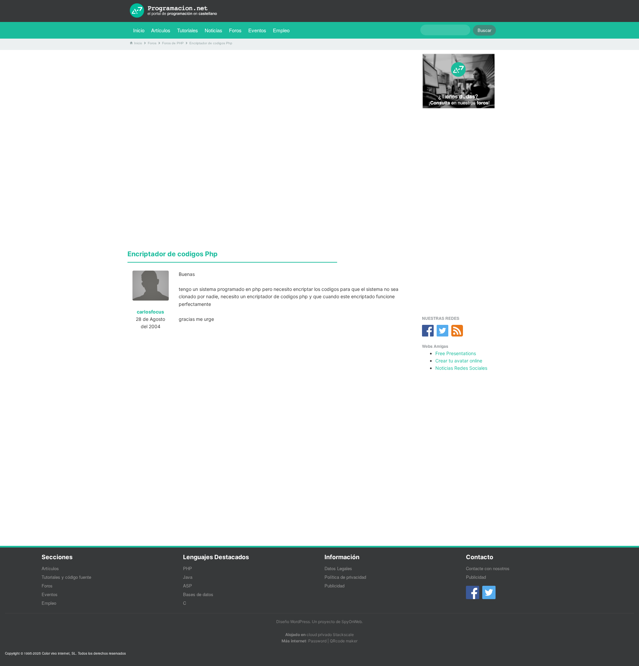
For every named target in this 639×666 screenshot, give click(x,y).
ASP (187, 585)
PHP (187, 568)
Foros (235, 30)
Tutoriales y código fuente (66, 577)
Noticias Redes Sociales (461, 368)
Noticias (213, 30)
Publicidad (334, 585)
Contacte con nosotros (488, 568)
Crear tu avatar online (458, 360)
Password (317, 640)
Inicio (138, 30)
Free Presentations (455, 353)
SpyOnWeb (351, 621)
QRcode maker (343, 640)
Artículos (160, 30)
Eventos (257, 30)
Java (187, 577)
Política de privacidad (345, 577)
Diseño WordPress (293, 621)
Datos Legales (338, 568)
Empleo (281, 30)
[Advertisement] (267, 101)
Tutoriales (189, 30)
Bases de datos (198, 594)
